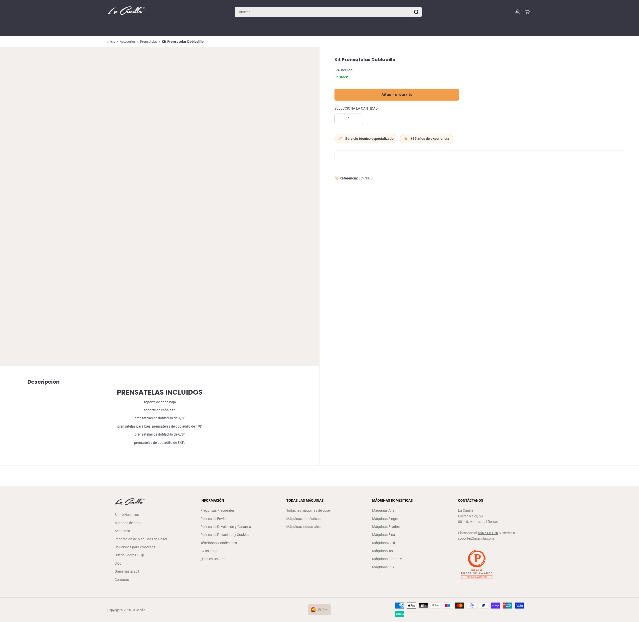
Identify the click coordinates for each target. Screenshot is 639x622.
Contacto (122, 580)
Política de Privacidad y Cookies (224, 535)
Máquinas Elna (383, 535)
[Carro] (527, 11)
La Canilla (138, 610)
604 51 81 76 (488, 533)
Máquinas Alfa (383, 510)
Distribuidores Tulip (129, 555)
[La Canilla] (126, 11)
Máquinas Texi (383, 551)
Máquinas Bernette (387, 559)
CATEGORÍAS (119, 30)
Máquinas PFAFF (385, 567)
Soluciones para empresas (135, 547)
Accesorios (128, 41)
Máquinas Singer (385, 519)
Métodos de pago (128, 523)
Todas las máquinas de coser (308, 510)
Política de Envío (213, 519)
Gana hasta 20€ (127, 571)
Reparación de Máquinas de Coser (141, 539)
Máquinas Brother (386, 527)
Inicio (111, 41)
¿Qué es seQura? (213, 559)
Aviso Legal (209, 551)
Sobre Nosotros (127, 515)
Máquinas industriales (303, 527)
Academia (122, 531)
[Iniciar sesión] (517, 11)
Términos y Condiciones (218, 543)
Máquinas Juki (383, 543)
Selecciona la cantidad (356, 109)
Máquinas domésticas (303, 519)
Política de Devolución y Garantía (225, 527)
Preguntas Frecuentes (217, 510)
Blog (118, 563)
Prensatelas (148, 41)
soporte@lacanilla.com (476, 538)
